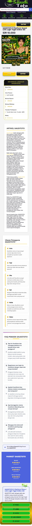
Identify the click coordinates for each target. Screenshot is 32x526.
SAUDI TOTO (10, 154)
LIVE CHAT (17, 521)
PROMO (17, 504)
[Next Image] (29, 49)
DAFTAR (23, 24)
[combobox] (14, 9)
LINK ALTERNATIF (17, 517)
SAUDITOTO (10, 133)
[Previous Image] (3, 49)
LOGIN (9, 24)
